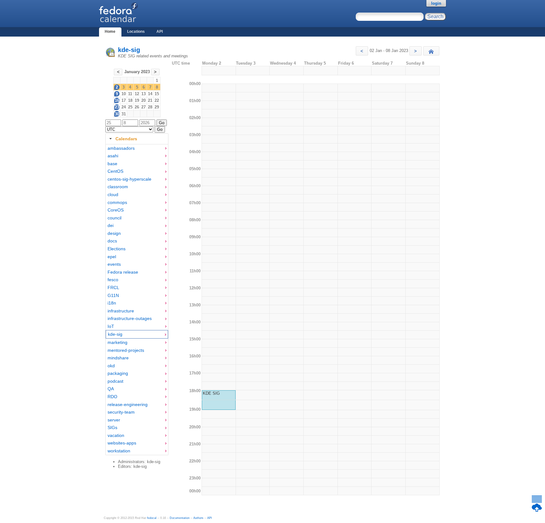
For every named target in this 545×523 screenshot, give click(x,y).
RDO (112, 396)
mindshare (118, 357)
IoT (111, 326)
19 (137, 100)
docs (112, 240)
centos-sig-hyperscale (129, 179)
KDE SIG (211, 393)
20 (143, 100)
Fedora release (123, 272)
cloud (113, 194)
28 (150, 107)
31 (123, 114)
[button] (362, 50)
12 (137, 93)
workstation (119, 450)
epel (112, 256)
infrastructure (121, 310)
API (159, 31)
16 (117, 100)
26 (137, 107)
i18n (112, 302)
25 (130, 107)
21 (150, 100)
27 (143, 107)
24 (123, 107)
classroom (118, 186)
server (114, 419)
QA (111, 388)
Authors (198, 518)
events (114, 264)
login (436, 3)
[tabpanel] (136, 299)
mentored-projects (126, 350)
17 (123, 100)
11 (130, 93)
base (112, 163)
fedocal (151, 518)
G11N (113, 295)
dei (111, 225)
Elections (117, 248)
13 (143, 93)
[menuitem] (137, 148)
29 (157, 107)
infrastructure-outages (130, 318)
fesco (113, 279)
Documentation (180, 518)
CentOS (115, 171)
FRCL (113, 287)
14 (150, 93)
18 (130, 100)
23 (117, 107)
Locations (136, 31)
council (114, 217)
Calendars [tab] (126, 138)
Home (110, 31)
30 (117, 114)
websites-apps (122, 442)
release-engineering (128, 404)
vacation (116, 435)
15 (157, 93)
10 (123, 93)
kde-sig (129, 49)
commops (117, 202)
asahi (113, 155)
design (114, 233)
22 (157, 100)
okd (111, 365)
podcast (115, 381)
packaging (118, 373)
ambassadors (121, 148)
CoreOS (116, 209)
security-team (121, 412)
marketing (117, 342)
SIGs (112, 427)
